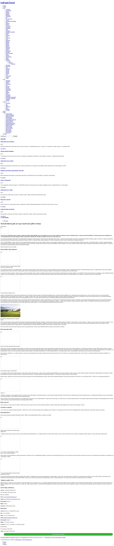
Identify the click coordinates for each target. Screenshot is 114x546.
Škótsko (7, 59)
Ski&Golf (10, 62)
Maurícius (8, 47)
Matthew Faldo (9, 125)
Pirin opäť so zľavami (5, 199)
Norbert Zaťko (9, 126)
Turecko (7, 73)
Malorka (7, 45)
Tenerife (7, 69)
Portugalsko (8, 50)
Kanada (7, 33)
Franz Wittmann (9, 118)
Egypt (7, 22)
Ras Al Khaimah (9, 53)
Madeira (7, 41)
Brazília (7, 14)
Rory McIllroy (9, 131)
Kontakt (5, 133)
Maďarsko (8, 40)
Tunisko (7, 72)
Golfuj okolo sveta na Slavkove (7, 141)
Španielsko (8, 66)
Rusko (7, 54)
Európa (7, 24)
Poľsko (7, 49)
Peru (7, 107)
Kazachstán (8, 90)
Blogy (4, 111)
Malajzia (7, 42)
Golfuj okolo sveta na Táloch (7, 160)
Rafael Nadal (8, 130)
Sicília (7, 58)
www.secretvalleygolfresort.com (10, 497)
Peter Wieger (8, 129)
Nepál (7, 91)
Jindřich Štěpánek (9, 120)
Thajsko (7, 71)
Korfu (7, 34)
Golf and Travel (8, 2)
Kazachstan (8, 88)
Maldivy (7, 43)
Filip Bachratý (9, 117)
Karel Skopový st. (9, 122)
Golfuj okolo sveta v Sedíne (7, 189)
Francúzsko (8, 26)
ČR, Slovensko (9, 18)
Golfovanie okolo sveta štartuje (7, 209)
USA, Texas (8, 75)
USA (7, 74)
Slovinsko (8, 65)
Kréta (7, 36)
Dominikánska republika (11, 21)
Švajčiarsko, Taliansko (10, 98)
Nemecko (8, 48)
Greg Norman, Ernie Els (11, 119)
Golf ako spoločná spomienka (7, 151)
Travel (4, 101)
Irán (6, 85)
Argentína (8, 9)
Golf (4, 8)
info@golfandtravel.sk (27, 539)
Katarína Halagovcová (10, 123)
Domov (4, 5)
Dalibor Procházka (10, 116)
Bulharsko (8, 15)
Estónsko (8, 23)
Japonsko (8, 30)
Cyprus (7, 20)
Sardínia (7, 55)
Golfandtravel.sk (18, 539)
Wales (7, 78)
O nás (4, 7)
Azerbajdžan (8, 10)
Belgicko (8, 13)
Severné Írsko (9, 56)
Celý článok (3, 148)
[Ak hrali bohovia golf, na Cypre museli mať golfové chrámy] (5, 233)
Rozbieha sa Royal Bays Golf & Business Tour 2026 (12, 170)
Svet (7, 67)
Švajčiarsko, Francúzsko (11, 97)
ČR (6, 17)
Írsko (7, 29)
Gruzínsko (8, 27)
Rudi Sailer (8, 132)
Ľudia (4, 112)
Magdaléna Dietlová (10, 124)
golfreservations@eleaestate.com (10, 517)
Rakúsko (8, 52)
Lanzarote (8, 37)
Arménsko (8, 80)
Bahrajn (7, 11)
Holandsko (8, 28)
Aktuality (3, 139)
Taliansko (8, 68)
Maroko (7, 46)
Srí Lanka (8, 110)
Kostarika (8, 35)
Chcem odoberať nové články (58, 534)
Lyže (9, 61)
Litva (7, 39)
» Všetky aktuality (5, 217)
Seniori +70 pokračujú (6, 180)
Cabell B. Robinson (10, 114)
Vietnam (7, 77)
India (7, 105)
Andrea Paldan (9, 113)
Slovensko (8, 60)
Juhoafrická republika (10, 31)
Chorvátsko (8, 16)
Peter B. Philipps (9, 128)
